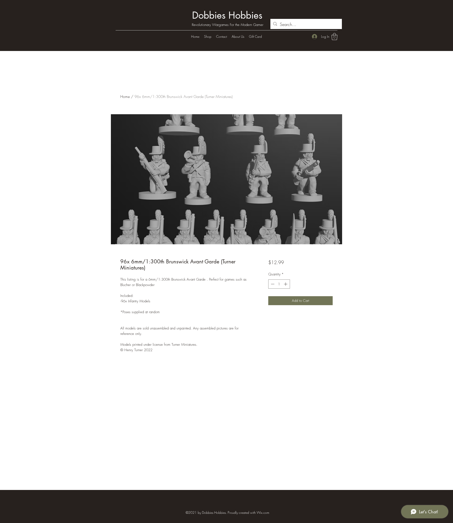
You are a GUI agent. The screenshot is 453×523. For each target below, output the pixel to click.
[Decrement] (272, 284)
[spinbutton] (279, 284)
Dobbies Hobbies (227, 15)
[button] (334, 36)
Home (125, 96)
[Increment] (286, 284)
